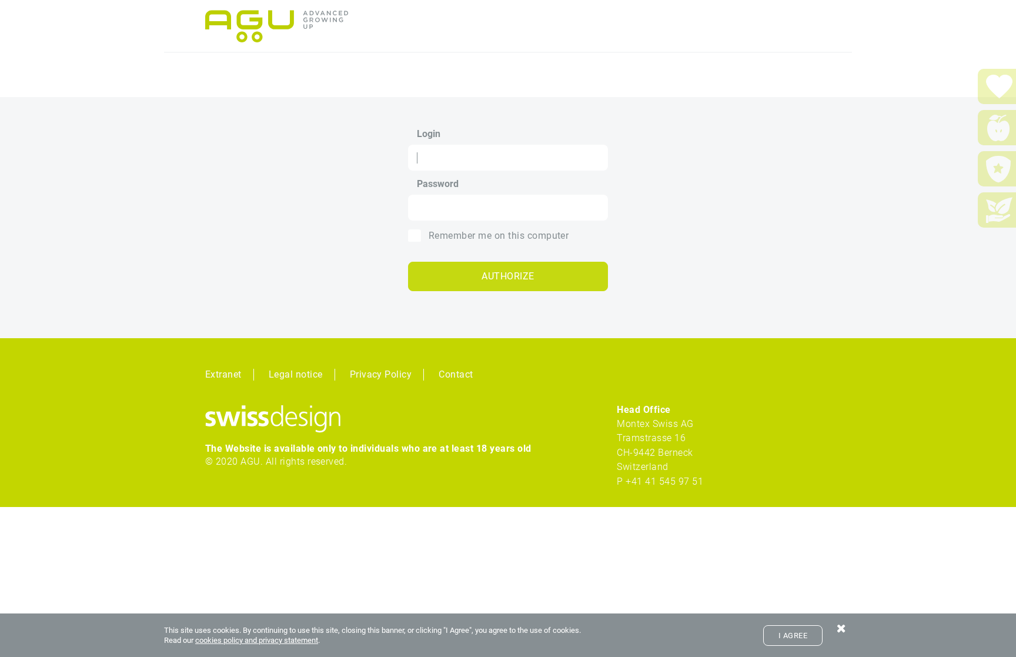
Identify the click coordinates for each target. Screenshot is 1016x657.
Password (438, 184)
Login (428, 134)
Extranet (223, 374)
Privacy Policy (381, 374)
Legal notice (296, 374)
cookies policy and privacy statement (256, 640)
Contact (456, 374)
